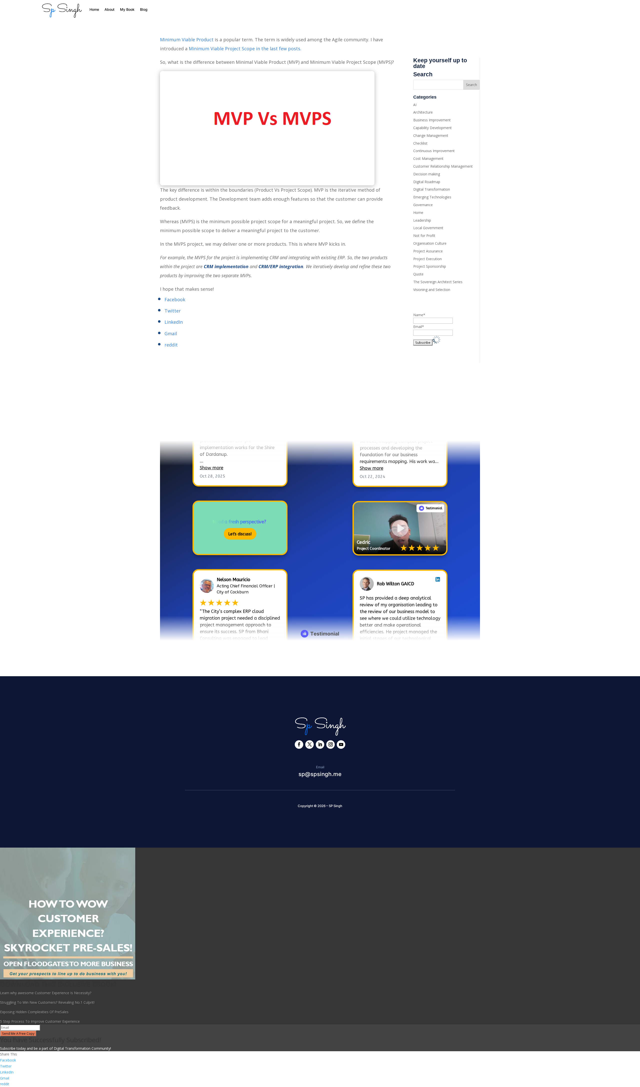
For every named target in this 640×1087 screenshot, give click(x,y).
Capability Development (432, 127)
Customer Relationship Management (443, 166)
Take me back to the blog (320, 656)
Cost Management (428, 158)
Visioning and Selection (431, 289)
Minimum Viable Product (187, 40)
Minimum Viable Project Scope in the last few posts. (245, 49)
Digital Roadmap (426, 181)
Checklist (420, 143)
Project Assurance (428, 251)
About (109, 9)
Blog (144, 9)
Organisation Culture (429, 243)
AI (414, 104)
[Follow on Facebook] (299, 744)
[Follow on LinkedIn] (320, 744)
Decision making (426, 174)
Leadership (422, 220)
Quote (418, 274)
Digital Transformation (431, 189)
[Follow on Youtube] (341, 744)
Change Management (430, 135)
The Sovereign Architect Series (437, 281)
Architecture (423, 112)
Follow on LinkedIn (188, 425)
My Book (127, 9)
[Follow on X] (309, 744)
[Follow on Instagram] (330, 744)
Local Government (428, 227)
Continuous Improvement (434, 150)
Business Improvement (432, 120)
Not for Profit (424, 235)
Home (94, 9)
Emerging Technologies (432, 197)
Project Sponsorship (429, 266)
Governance (423, 204)
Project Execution (427, 258)
